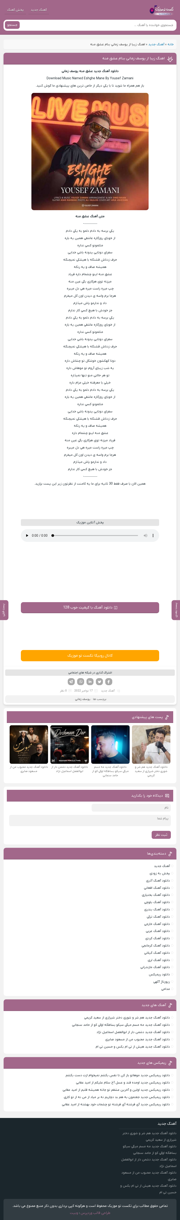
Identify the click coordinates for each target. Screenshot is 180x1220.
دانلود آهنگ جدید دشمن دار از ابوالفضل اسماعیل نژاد (133, 1032)
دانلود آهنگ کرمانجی (156, 945)
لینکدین (90, 681)
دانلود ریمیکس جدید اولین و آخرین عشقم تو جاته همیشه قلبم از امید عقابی (116, 1090)
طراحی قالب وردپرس (95, 1213)
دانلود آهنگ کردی (157, 938)
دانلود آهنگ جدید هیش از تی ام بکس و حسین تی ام (133, 1047)
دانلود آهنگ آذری (158, 880)
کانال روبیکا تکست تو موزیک (90, 655)
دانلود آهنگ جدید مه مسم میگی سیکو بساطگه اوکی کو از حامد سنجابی (121, 1025)
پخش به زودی (160, 873)
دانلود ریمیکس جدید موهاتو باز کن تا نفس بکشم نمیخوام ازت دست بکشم (118, 1075)
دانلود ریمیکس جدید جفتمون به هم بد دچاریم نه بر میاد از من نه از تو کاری (117, 1097)
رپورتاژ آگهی (161, 982)
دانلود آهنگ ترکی (158, 917)
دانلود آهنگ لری (159, 960)
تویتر (99, 681)
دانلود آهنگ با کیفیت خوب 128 (87, 607)
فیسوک (108, 681)
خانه (171, 44)
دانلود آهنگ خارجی (157, 924)
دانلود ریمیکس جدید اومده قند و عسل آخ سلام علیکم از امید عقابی (123, 1082)
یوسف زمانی (82, 699)
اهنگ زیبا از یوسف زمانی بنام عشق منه (133, 58)
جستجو (12, 25)
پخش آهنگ (15, 10)
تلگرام (71, 681)
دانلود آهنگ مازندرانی (155, 967)
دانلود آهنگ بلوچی (157, 902)
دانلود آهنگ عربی (158, 931)
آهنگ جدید (39, 10)
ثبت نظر (161, 834)
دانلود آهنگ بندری (157, 909)
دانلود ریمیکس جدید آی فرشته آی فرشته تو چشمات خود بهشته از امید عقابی (116, 1104)
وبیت (74, 1213)
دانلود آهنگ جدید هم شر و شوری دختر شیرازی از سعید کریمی (127, 1017)
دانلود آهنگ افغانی (157, 888)
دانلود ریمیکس (159, 974)
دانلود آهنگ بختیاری (156, 895)
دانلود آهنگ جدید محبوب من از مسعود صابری (137, 1039)
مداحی (165, 989)
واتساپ (80, 681)
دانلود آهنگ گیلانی (157, 953)
